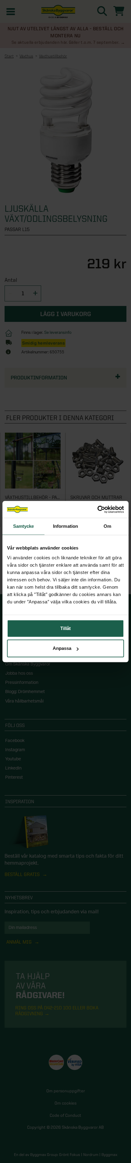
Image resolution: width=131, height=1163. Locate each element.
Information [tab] (65, 526)
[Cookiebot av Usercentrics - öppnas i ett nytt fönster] (97, 509)
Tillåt (65, 628)
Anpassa (62, 648)
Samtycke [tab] (23, 526)
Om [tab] (107, 526)
